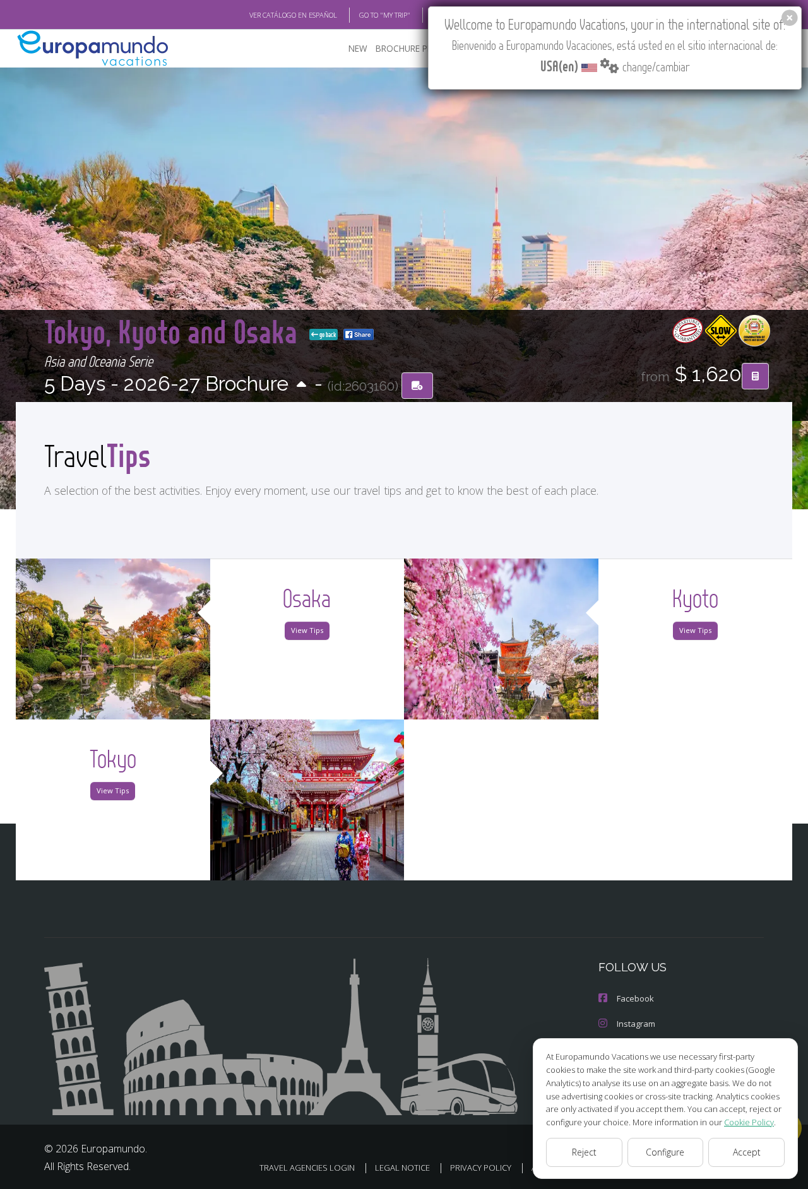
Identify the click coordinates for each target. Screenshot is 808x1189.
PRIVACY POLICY (480, 1167)
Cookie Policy (749, 1122)
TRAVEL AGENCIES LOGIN (307, 1167)
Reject (584, 1152)
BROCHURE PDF (407, 48)
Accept (747, 1152)
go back (327, 334)
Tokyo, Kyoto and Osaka (174, 331)
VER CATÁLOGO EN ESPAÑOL (293, 15)
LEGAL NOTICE (402, 1167)
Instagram (636, 1023)
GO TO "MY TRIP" (384, 15)
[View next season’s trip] (301, 385)
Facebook (635, 998)
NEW (357, 48)
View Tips (307, 630)
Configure (665, 1152)
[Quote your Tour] (755, 376)
